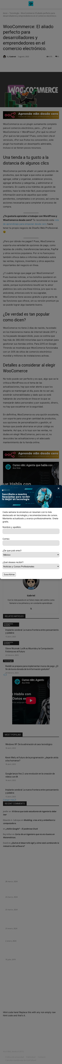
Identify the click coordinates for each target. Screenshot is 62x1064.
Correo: (6, 538)
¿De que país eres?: (12, 550)
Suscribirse (9, 574)
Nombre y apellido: (12, 527)
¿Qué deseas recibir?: (13, 562)
